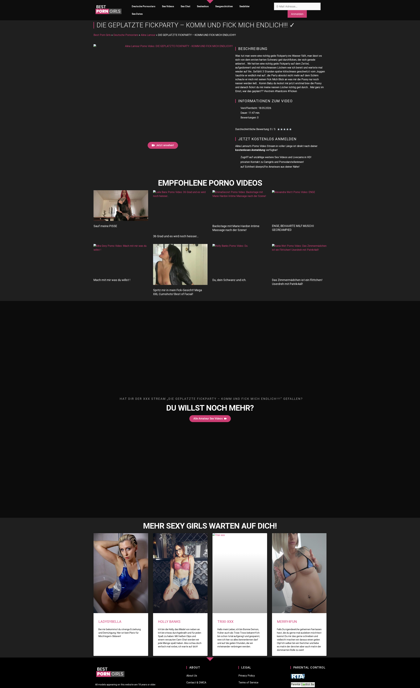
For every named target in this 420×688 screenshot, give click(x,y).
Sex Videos (168, 6)
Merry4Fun (287, 622)
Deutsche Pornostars (143, 6)
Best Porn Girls (102, 35)
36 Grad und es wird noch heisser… (176, 236)
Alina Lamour (148, 35)
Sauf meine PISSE (105, 226)
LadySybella (109, 622)
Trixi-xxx (225, 622)
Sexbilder (244, 6)
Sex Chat (185, 6)
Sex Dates (137, 14)
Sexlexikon (203, 6)
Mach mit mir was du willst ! (112, 280)
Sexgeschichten (224, 6)
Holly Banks (169, 622)
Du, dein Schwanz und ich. (229, 280)
